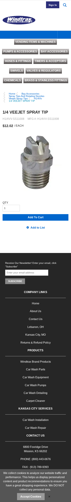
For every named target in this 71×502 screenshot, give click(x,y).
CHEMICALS (12, 80)
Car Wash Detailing (35, 392)
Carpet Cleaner (35, 400)
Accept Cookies (30, 496)
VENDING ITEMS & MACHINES (35, 41)
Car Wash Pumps (35, 385)
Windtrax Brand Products (35, 361)
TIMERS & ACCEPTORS (50, 61)
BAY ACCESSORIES (54, 51)
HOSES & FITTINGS (18, 61)
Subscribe (15, 281)
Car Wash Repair (35, 427)
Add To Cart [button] (35, 217)
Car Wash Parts (35, 369)
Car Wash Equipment (36, 377)
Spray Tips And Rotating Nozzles (26, 96)
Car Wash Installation (36, 419)
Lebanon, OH (35, 327)
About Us (35, 311)
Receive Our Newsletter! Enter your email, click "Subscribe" (30, 265)
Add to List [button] (38, 227)
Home (12, 93)
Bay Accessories (30, 93)
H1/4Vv (38, 98)
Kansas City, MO (35, 334)
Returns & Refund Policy (36, 342)
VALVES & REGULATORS (44, 70)
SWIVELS (16, 70)
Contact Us (35, 319)
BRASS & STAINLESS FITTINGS (46, 80)
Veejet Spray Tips (18, 98)
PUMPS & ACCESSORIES (20, 51)
